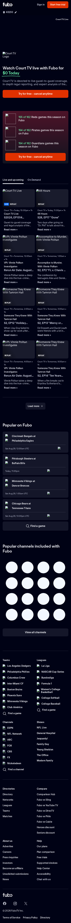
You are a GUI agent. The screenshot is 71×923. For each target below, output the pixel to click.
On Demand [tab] (34, 180)
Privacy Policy (30, 917)
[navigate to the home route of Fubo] (8, 4)
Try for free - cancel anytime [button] (35, 93)
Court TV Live (11, 213)
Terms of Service (11, 917)
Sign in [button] (41, 4)
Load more (33, 406)
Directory (45, 917)
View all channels (35, 632)
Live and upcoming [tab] (13, 180)
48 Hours (42, 213)
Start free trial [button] (57, 4)
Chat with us (44, 879)
